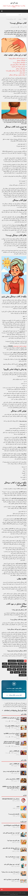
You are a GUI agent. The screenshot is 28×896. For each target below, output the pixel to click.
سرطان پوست (5, 666)
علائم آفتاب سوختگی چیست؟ (19, 63)
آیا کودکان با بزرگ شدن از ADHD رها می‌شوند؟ (11, 734)
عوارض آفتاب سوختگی (20, 69)
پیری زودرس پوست (12, 664)
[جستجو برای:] (14, 15)
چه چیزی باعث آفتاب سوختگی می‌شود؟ (17, 58)
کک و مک (23, 672)
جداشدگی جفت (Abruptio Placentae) (10, 799)
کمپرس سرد (17, 672)
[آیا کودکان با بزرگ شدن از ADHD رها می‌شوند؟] (24, 735)
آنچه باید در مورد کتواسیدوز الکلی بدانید (11, 833)
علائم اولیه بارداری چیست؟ (13, 814)
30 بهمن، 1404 (14, 881)
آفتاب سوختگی (20, 661)
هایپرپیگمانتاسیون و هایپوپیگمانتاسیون (11, 825)
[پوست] (24, 827)
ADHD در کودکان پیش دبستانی (12, 779)
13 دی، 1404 (15, 842)
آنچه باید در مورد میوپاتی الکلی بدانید (11, 864)
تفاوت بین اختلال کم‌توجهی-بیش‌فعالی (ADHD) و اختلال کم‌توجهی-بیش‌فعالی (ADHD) (11, 743)
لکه (11, 672)
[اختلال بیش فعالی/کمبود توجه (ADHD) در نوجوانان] (24, 719)
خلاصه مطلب (22, 73)
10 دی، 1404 (15, 851)
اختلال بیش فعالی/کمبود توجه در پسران (11, 771)
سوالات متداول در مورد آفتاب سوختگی (17, 75)
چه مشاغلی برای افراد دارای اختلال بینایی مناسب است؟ (11, 848)
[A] (24, 765)
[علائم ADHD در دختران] (24, 752)
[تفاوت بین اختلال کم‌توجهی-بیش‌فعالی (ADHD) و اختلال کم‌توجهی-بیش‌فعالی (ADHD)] (24, 743)
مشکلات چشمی (22, 675)
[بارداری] (24, 808)
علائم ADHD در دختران (14, 751)
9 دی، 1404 (22, 27)
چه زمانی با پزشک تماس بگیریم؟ (18, 67)
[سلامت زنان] (24, 881)
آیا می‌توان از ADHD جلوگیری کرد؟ (12, 726)
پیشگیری (4, 664)
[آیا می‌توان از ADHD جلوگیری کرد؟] (24, 727)
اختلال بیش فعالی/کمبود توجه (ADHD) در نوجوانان (10, 718)
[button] (2, 11)
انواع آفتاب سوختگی (21, 60)
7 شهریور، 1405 (14, 721)
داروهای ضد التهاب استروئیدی (16, 666)
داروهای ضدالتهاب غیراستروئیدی (20, 346)
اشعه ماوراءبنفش (12, 661)
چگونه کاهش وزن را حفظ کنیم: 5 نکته (11, 879)
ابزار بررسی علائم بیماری (14, 695)
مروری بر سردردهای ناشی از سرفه (12, 857)
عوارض (9, 669)
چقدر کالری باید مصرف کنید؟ (13, 840)
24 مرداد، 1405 (14, 835)
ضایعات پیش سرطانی (21, 669)
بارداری (18, 806)
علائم (14, 669)
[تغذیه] (24, 842)
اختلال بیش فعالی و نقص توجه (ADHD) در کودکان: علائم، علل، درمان (10, 787)
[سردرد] (24, 858)
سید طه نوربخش (14, 27)
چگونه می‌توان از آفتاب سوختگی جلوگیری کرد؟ (15, 71)
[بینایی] (24, 849)
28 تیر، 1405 (15, 801)
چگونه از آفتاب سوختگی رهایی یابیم (18, 65)
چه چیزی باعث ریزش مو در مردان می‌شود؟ (10, 872)
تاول (24, 666)
